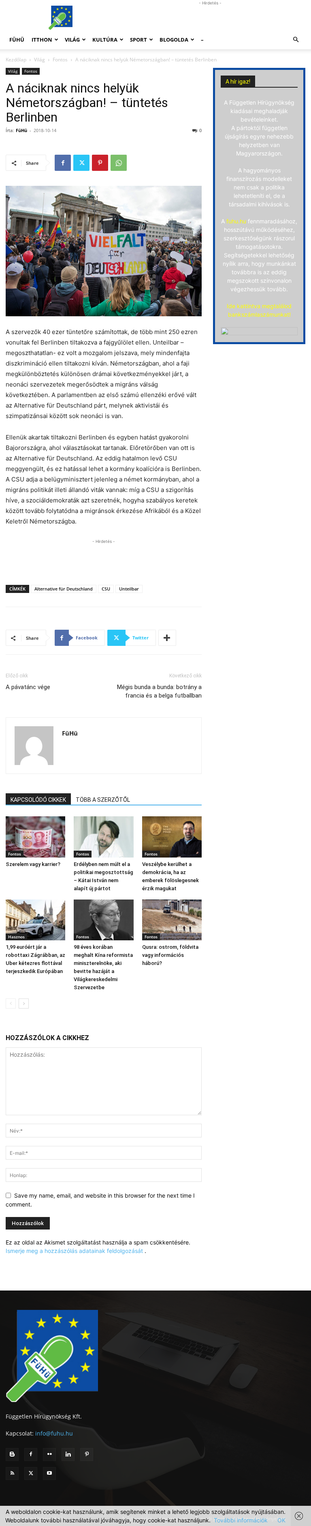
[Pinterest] (100, 163)
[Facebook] (63, 163)
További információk (241, 1520)
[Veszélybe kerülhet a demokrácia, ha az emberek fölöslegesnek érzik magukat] (172, 836)
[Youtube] (49, 1473)
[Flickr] (49, 1454)
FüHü (16, 39)
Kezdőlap (16, 59)
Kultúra (104, 39)
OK (281, 1520)
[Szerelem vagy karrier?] (35, 836)
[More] (167, 638)
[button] (295, 40)
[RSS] (12, 1473)
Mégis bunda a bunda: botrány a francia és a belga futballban (159, 691)
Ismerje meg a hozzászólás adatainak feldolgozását (74, 1250)
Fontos (60, 59)
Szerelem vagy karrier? (33, 864)
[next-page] (24, 1003)
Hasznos (16, 937)
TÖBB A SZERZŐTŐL (103, 800)
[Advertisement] (210, 18)
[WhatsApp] (119, 163)
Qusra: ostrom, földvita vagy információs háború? (170, 955)
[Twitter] (81, 163)
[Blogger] (12, 1454)
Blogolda (174, 39)
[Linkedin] (68, 1454)
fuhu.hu (236, 221)
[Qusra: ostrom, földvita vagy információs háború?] (172, 920)
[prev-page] (11, 1003)
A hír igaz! (238, 81)
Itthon (42, 39)
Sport (138, 39)
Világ (72, 39)
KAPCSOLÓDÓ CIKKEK (38, 800)
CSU (106, 589)
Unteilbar (129, 589)
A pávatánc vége (28, 687)
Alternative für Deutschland (63, 589)
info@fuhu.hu (54, 1433)
